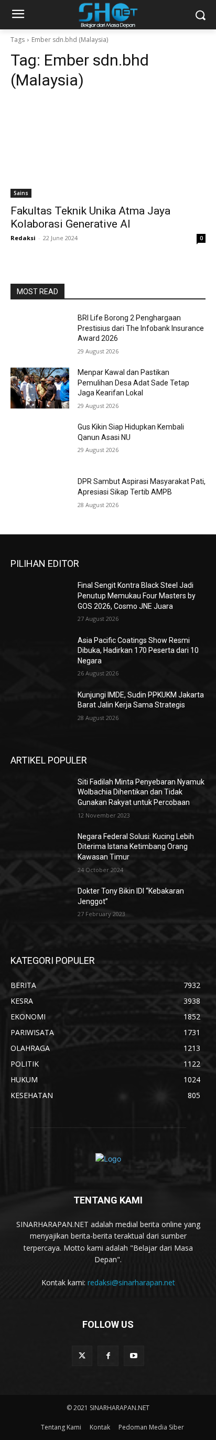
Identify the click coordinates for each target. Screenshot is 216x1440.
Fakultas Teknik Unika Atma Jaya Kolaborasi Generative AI (90, 217)
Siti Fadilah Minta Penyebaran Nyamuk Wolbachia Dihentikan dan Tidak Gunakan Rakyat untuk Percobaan (141, 792)
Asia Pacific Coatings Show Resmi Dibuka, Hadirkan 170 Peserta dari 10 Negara (138, 650)
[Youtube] (134, 1356)
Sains (21, 193)
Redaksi (23, 238)
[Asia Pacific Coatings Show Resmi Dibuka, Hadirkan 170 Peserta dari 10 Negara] (39, 656)
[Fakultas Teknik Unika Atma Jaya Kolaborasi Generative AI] (108, 149)
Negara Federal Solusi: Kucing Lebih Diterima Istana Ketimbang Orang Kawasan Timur (136, 846)
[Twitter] (82, 1356)
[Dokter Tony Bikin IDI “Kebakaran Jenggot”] (39, 906)
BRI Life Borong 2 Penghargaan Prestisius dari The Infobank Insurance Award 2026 (141, 328)
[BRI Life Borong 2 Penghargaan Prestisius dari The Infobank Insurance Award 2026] (39, 333)
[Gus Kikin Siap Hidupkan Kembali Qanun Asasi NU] (39, 442)
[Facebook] (108, 1356)
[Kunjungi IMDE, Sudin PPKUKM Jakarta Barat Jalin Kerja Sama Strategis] (39, 710)
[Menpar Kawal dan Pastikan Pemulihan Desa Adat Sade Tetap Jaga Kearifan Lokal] (39, 388)
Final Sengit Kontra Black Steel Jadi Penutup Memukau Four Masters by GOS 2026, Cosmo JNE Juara (137, 595)
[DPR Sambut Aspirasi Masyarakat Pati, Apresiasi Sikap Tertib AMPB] (39, 497)
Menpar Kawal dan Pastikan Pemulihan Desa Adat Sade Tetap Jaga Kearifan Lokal (133, 382)
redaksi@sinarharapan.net (131, 1282)
